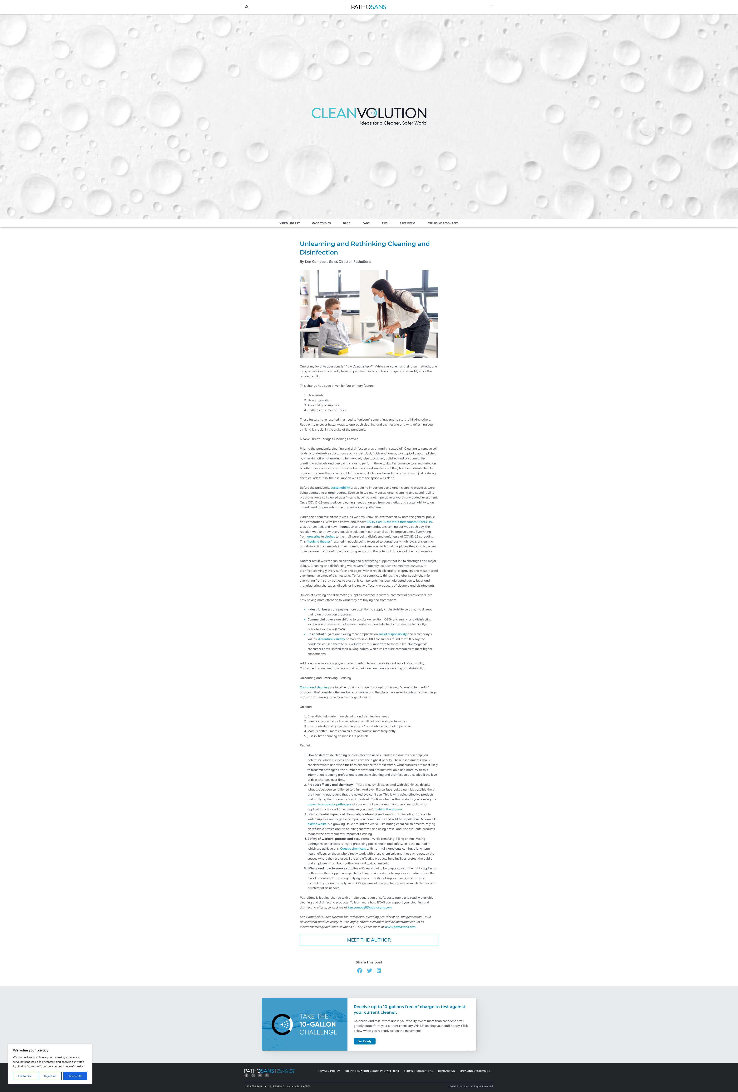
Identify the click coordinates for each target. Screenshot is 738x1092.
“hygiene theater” (319, 541)
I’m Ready (364, 1041)
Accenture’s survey (331, 639)
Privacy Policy (329, 1071)
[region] (50, 1064)
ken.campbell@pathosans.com (370, 907)
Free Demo (407, 223)
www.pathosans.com (400, 927)
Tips (385, 223)
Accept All (75, 1076)
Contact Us (446, 1071)
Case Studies (321, 223)
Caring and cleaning (314, 687)
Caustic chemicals (353, 848)
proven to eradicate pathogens (330, 804)
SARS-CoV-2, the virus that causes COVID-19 (399, 522)
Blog (346, 223)
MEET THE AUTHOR (369, 940)
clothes (330, 536)
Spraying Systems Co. (475, 1071)
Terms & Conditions (418, 1071)
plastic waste (317, 824)
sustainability (340, 487)
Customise (25, 1076)
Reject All (50, 1076)
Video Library (290, 223)
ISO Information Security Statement (372, 1071)
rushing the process (389, 809)
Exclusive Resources (443, 223)
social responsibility (393, 634)
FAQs (366, 223)
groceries (313, 536)
